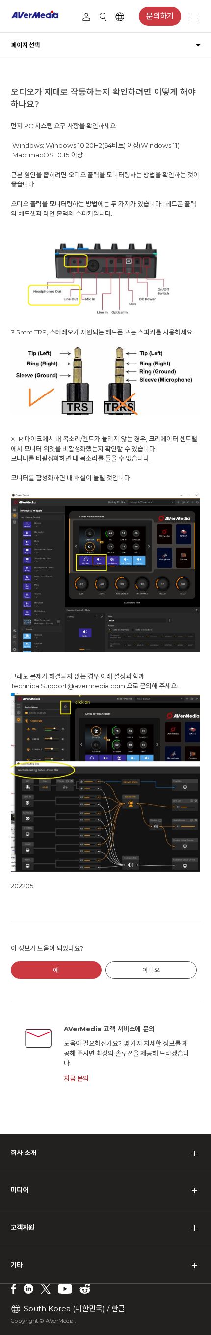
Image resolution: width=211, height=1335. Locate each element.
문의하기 (160, 16)
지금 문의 (76, 1078)
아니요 (151, 970)
